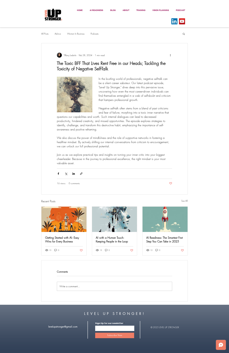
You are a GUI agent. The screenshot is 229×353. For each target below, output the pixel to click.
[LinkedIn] (174, 21)
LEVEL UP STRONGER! (114, 313)
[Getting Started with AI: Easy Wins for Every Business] (63, 219)
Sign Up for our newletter (109, 323)
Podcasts (94, 33)
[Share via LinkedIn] (73, 173)
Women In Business (75, 33)
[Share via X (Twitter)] (65, 173)
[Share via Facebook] (58, 173)
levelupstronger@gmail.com (62, 326)
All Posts (44, 33)
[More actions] (170, 55)
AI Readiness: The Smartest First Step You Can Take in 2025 (164, 239)
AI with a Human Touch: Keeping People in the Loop (112, 239)
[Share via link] (81, 173)
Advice (58, 33)
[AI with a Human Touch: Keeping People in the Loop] (114, 219)
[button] (183, 33)
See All (184, 200)
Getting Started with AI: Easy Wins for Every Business (62, 239)
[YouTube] (182, 21)
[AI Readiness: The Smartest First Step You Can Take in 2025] (165, 219)
